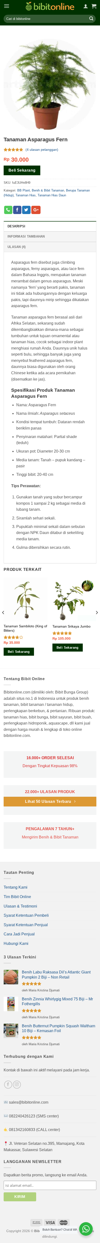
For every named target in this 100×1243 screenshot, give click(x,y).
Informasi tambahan (26, 236)
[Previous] (3, 622)
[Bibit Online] (50, 6)
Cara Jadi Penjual (19, 934)
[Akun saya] (85, 6)
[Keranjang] (94, 6)
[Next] (96, 622)
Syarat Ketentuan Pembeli (26, 915)
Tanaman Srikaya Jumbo (71, 626)
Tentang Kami (15, 887)
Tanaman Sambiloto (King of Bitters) (25, 628)
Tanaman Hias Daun (52, 195)
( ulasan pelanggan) (41, 149)
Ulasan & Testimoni (20, 906)
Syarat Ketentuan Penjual (26, 925)
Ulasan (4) (17, 247)
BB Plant (23, 190)
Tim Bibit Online (17, 897)
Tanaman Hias (26, 195)
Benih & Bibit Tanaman (48, 190)
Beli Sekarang (22, 170)
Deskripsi (16, 226)
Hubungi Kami (16, 943)
